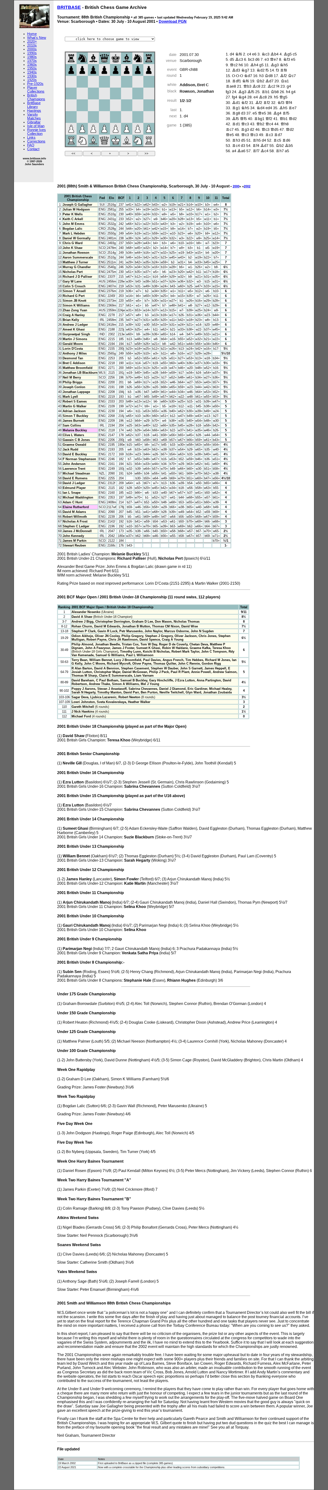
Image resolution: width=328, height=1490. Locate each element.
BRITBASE (69, 7)
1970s (32, 61)
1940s (32, 72)
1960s (32, 64)
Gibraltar (34, 122)
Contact (33, 149)
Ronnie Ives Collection (36, 132)
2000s (32, 49)
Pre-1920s (35, 84)
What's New (36, 38)
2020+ (32, 41)
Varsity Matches (34, 116)
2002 (247, 186)
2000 (236, 186)
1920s (32, 80)
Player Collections (35, 89)
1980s (32, 57)
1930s (32, 76)
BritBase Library (34, 105)
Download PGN (173, 21)
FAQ (30, 145)
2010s (32, 45)
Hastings (34, 111)
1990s (32, 53)
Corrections (36, 141)
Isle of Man (35, 126)
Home (32, 34)
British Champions (36, 97)
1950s (32, 68)
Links (31, 137)
